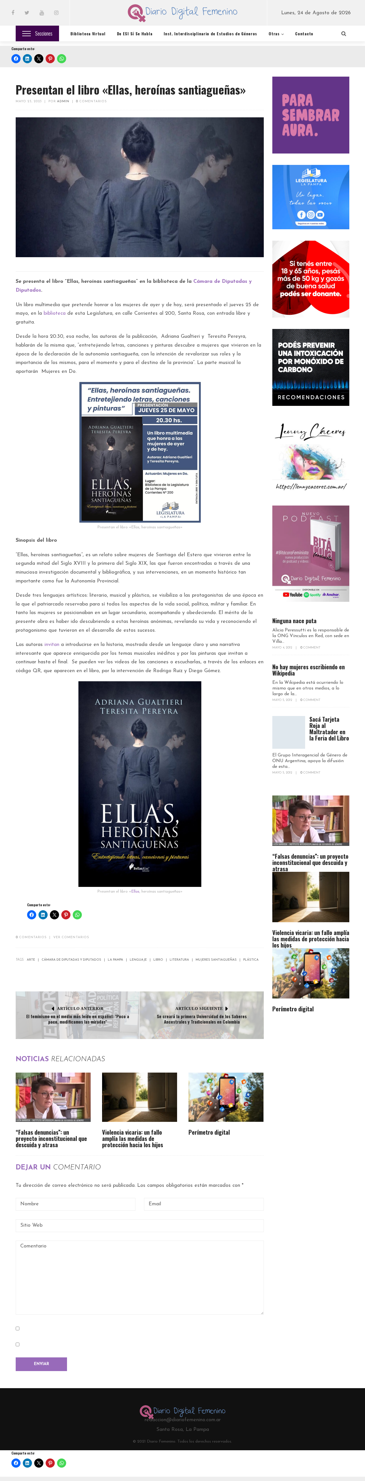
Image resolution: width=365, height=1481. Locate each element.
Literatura (179, 960)
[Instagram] (56, 13)
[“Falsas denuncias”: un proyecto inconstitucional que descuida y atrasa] (53, 1097)
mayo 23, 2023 (29, 101)
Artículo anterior (80, 1009)
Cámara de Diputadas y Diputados (71, 960)
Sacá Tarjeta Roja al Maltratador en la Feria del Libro (329, 728)
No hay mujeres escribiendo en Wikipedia (308, 669)
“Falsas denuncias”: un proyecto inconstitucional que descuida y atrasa (51, 1138)
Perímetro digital (209, 1132)
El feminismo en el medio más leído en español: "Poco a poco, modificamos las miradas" (77, 1019)
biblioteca (55, 313)
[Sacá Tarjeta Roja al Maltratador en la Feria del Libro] (288, 732)
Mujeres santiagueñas (216, 960)
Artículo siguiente (199, 1009)
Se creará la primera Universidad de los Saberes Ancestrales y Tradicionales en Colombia (202, 1019)
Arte (31, 960)
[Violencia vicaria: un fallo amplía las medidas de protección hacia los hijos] (139, 1097)
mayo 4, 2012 (282, 647)
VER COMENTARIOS (71, 937)
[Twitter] (27, 13)
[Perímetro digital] (225, 1097)
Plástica (251, 960)
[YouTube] (42, 13)
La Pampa (115, 960)
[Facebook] (12, 13)
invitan (51, 644)
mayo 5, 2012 (282, 700)
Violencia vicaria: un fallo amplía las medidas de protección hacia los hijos (132, 1138)
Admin (63, 101)
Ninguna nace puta (294, 620)
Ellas (135, 891)
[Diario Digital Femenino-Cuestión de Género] (182, 14)
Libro (158, 960)
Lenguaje (138, 960)
